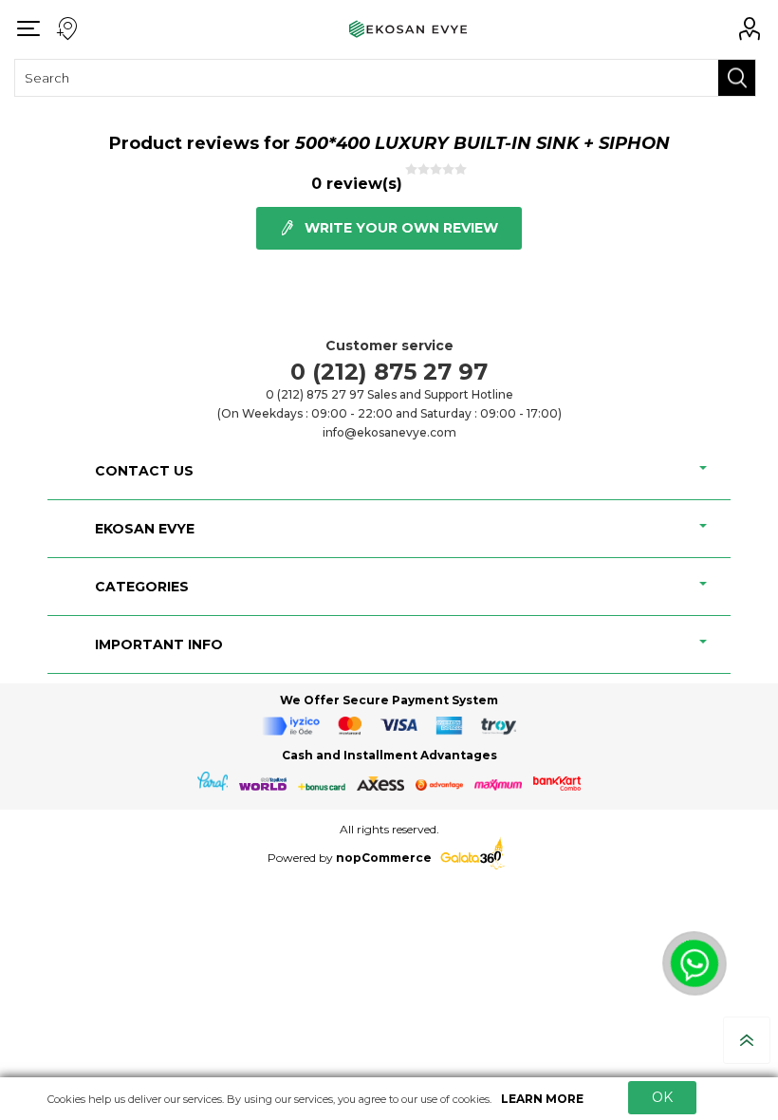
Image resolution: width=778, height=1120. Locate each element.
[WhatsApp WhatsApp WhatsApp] (705, 974)
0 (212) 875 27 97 (389, 371)
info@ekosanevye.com (389, 432)
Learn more (542, 1099)
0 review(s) (356, 184)
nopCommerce (382, 857)
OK (662, 1097)
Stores (66, 29)
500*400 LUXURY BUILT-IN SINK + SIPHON (482, 143)
